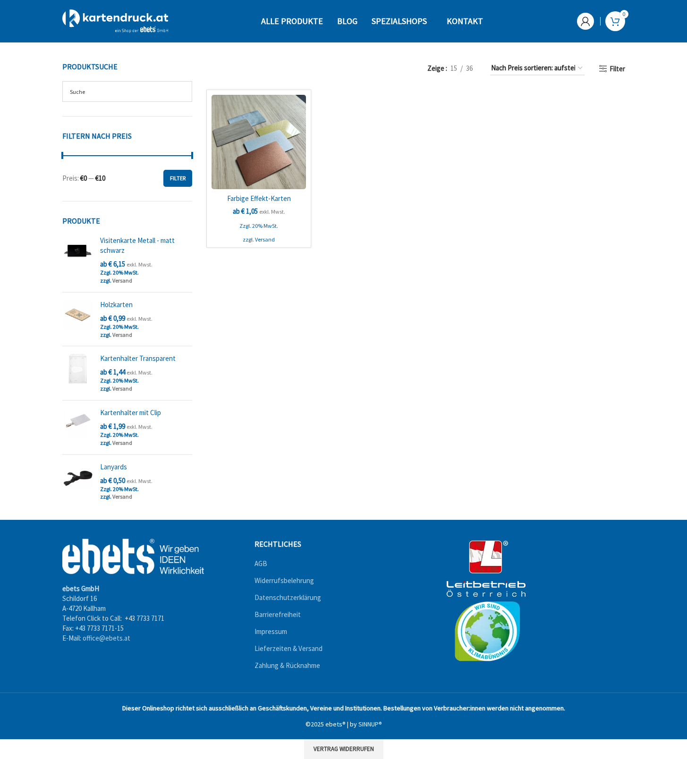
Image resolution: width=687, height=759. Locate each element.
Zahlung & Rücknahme (287, 665)
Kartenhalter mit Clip (130, 412)
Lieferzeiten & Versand (288, 648)
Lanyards (113, 466)
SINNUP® (370, 724)
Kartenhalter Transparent (138, 358)
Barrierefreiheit (277, 614)
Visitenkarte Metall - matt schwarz (137, 245)
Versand (122, 280)
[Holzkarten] (77, 319)
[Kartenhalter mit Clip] (77, 427)
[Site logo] (115, 20)
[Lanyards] (77, 481)
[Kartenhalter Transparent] (77, 373)
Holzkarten (116, 304)
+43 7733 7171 (144, 618)
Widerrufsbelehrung (284, 580)
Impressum (270, 631)
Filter (178, 178)
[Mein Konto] (585, 21)
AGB (260, 563)
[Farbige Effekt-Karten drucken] (259, 142)
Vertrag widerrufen (344, 749)
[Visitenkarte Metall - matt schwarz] (77, 260)
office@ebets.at (106, 638)
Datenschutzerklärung (287, 597)
